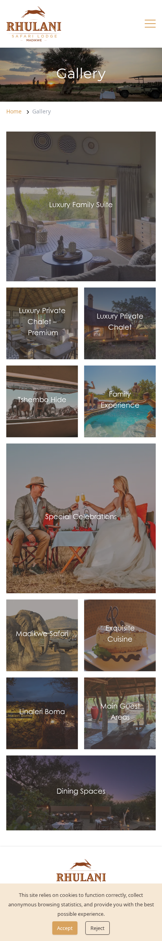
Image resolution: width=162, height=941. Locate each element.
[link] (33, 23)
